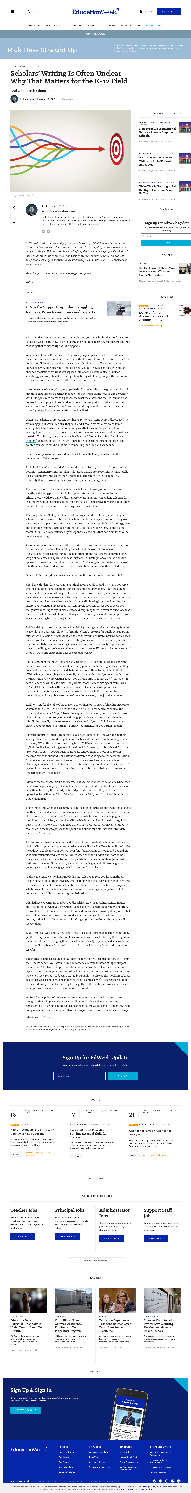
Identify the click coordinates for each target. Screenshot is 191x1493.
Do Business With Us (160, 1447)
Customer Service (97, 1462)
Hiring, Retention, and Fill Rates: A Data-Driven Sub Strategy (32, 1131)
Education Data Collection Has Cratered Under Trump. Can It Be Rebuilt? (26, 1326)
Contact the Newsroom (100, 1467)
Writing (46, 1017)
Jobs (138, 25)
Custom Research (158, 1473)
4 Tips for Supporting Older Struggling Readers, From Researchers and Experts (60, 309)
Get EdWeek (126, 1447)
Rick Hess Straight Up (99, 220)
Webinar (26, 1125)
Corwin (165, 1155)
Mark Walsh (104, 1347)
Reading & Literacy (35, 302)
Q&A (22, 1316)
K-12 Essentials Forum (99, 1124)
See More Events (95, 1179)
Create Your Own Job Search (95, 1261)
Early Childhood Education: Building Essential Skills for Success (88, 1133)
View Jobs (22, 1236)
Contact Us (95, 1447)
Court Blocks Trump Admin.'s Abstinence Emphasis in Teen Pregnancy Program (68, 1326)
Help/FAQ (93, 1457)
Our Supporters (66, 1467)
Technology (109, 25)
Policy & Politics (55, 25)
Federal (143, 264)
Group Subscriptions (129, 1462)
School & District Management (155, 122)
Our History (64, 1457)
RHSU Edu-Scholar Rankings (83, 224)
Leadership (33, 25)
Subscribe (168, 11)
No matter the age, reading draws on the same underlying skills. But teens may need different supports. (61, 320)
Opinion (126, 25)
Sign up (122, 1076)
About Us (63, 1447)
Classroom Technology (151, 182)
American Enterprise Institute (164, 45)
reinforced (109, 519)
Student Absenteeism (150, 1125)
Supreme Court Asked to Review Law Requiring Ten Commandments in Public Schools (159, 1326)
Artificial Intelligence (151, 153)
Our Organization (66, 1452)
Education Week (68, 211)
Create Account (25, 1410)
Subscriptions (126, 1452)
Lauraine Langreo (63, 1347)
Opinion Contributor (51, 211)
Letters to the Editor (98, 1452)
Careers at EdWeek (67, 1472)
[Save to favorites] (14, 214)
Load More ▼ (95, 1371)
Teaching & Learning (84, 25)
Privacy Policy (114, 1481)
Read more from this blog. (126, 51)
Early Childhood (78, 1124)
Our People (64, 1462)
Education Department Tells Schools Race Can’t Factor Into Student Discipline (115, 1326)
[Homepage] (95, 11)
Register (16, 1154)
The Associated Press (153, 1347)
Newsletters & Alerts (129, 1457)
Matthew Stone (146, 281)
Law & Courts (62, 1316)
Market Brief (155, 25)
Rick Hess (28, 99)
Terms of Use (95, 1481)
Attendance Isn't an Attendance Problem (150, 1133)
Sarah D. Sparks (17, 1350)
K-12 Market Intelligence (161, 1468)
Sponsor (161, 308)
